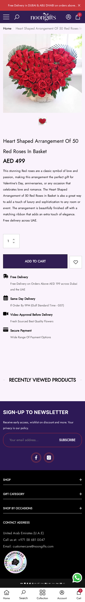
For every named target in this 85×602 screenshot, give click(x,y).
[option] (42, 73)
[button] (17, 17)
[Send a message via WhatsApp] (77, 577)
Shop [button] (7, 480)
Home (7, 28)
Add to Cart (35, 261)
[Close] (79, 5)
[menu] (6, 17)
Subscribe (67, 440)
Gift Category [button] (13, 494)
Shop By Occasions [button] (17, 508)
